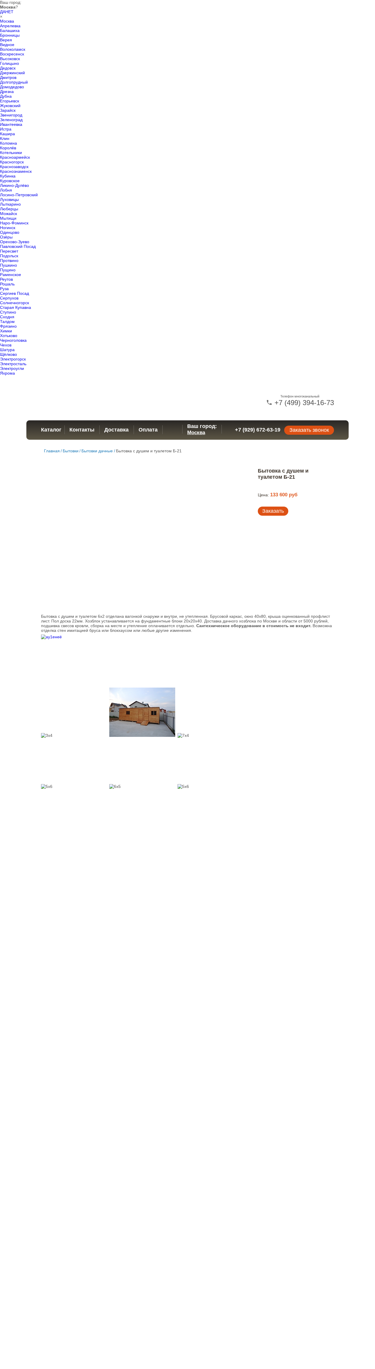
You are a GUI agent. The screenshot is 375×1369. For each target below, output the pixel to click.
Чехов (5, 345)
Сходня (7, 316)
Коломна (8, 143)
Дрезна (7, 91)
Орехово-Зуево (14, 241)
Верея (6, 40)
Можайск (8, 213)
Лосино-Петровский (19, 194)
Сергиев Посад (14, 293)
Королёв (8, 147)
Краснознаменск (16, 171)
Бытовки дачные (97, 451)
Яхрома (7, 373)
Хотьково (8, 335)
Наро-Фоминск (14, 223)
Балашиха (10, 30)
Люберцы (9, 209)
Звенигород (11, 115)
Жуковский (10, 105)
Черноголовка (13, 340)
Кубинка (8, 176)
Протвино (9, 260)
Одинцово (9, 232)
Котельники (11, 152)
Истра (5, 129)
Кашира (7, 133)
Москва (7, 21)
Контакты (81, 430)
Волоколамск (12, 49)
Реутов (6, 279)
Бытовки (71, 451)
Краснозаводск (14, 166)
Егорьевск (9, 101)
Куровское (10, 180)
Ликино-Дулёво (14, 185)
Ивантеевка (11, 124)
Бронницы (10, 35)
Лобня (6, 190)
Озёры (6, 237)
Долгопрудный (14, 82)
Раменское (10, 274)
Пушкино (8, 265)
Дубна (6, 96)
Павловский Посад (18, 246)
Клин (4, 138)
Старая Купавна (15, 307)
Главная (52, 451)
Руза (4, 288)
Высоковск (10, 58)
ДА (2, 11)
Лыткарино (10, 204)
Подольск (9, 255)
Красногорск (12, 162)
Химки (6, 331)
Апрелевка (10, 25)
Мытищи (8, 218)
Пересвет (9, 251)
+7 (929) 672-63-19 (257, 430)
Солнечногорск (14, 302)
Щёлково (8, 354)
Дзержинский (12, 72)
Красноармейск (15, 157)
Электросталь (13, 363)
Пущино (8, 270)
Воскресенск (12, 54)
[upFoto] (74, 660)
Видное (7, 44)
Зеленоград (11, 119)
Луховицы (9, 199)
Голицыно (9, 63)
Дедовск (8, 68)
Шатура (7, 349)
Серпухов (9, 298)
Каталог (51, 430)
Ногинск (7, 227)
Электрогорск (13, 359)
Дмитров (8, 77)
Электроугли (12, 368)
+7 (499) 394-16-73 (303, 403)
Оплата (148, 430)
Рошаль (7, 284)
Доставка (116, 430)
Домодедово (12, 86)
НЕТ (9, 11)
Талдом (7, 321)
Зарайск (8, 110)
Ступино (8, 312)
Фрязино (8, 326)
